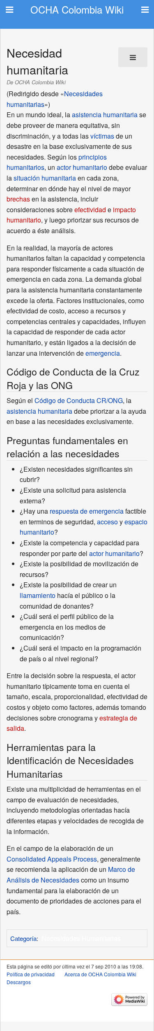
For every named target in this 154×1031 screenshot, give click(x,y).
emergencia (102, 353)
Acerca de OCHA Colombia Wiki (100, 974)
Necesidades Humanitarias (81, 938)
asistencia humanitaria (105, 114)
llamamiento (37, 595)
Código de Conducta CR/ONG (78, 400)
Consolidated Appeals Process (52, 859)
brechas (18, 199)
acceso (107, 521)
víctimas (102, 136)
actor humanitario (82, 167)
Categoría (23, 938)
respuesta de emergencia (87, 511)
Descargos (19, 981)
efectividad (90, 209)
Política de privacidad (31, 974)
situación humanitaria (45, 178)
